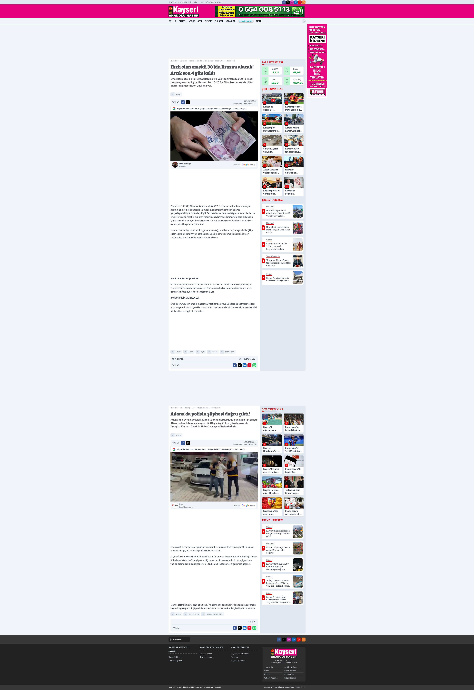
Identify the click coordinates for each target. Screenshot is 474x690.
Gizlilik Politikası (290, 667)
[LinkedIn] (296, 2)
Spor (200, 21)
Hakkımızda (268, 667)
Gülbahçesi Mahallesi (215, 614)
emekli (178, 95)
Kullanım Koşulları (270, 678)
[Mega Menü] (170, 21)
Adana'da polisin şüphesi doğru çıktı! (206, 408)
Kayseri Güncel (174, 657)
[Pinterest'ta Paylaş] (249, 365)
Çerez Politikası (290, 671)
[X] (288, 2)
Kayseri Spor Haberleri (240, 653)
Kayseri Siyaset (175, 660)
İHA (186, 505)
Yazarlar (230, 21)
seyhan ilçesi (194, 614)
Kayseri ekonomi (207, 657)
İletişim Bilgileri (290, 678)
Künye (173, 2)
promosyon (229, 352)
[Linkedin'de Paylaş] (245, 365)
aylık (203, 352)
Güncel (182, 21)
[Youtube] (300, 2)
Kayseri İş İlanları (238, 660)
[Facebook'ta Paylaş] (183, 102)
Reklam (183, 2)
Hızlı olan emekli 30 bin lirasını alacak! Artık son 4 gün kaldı (212, 61)
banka (214, 352)
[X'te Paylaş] (188, 102)
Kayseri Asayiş (206, 653)
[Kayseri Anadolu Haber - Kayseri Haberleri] (284, 653)
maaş (191, 352)
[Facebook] (284, 2)
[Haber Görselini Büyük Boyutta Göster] (214, 136)
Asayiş (191, 21)
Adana (178, 435)
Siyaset (208, 21)
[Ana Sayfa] (175, 21)
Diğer (258, 21)
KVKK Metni (289, 674)
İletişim (193, 2)
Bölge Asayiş (185, 408)
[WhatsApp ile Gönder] (254, 365)
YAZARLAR (177, 640)
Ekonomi (219, 21)
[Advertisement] (157, 61)
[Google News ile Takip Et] (248, 164)
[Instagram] (292, 2)
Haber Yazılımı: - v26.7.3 (285, 687)
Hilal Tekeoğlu (185, 164)
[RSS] (304, 2)
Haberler (173, 61)
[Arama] (304, 21)
